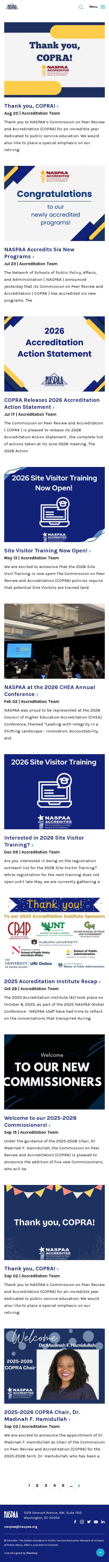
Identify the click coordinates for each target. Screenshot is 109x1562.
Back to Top (100, 1552)
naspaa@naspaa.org (20, 1527)
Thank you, (29, 106)
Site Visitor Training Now (45, 550)
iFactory (31, 1553)
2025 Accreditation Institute (50, 981)
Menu (94, 7)
